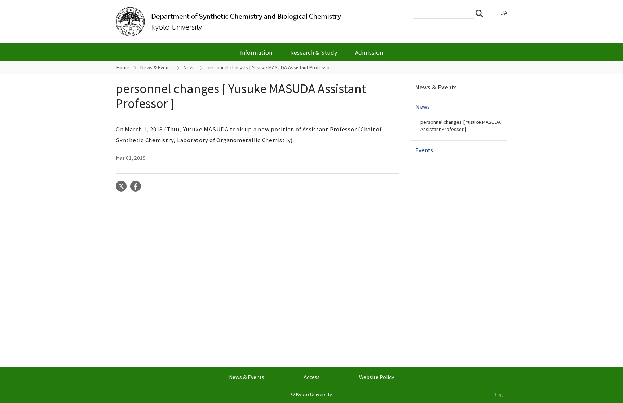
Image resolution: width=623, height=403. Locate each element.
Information (256, 52)
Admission (369, 52)
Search (481, 13)
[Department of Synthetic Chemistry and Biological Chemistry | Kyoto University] (231, 21)
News (190, 67)
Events (424, 150)
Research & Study (313, 52)
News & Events (156, 67)
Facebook (135, 186)
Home (122, 67)
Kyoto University (314, 394)
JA (504, 13)
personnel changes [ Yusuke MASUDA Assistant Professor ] (460, 125)
